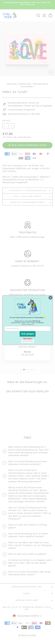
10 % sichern (27, 333)
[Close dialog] (50, 297)
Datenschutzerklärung (27, 341)
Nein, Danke (27, 338)
